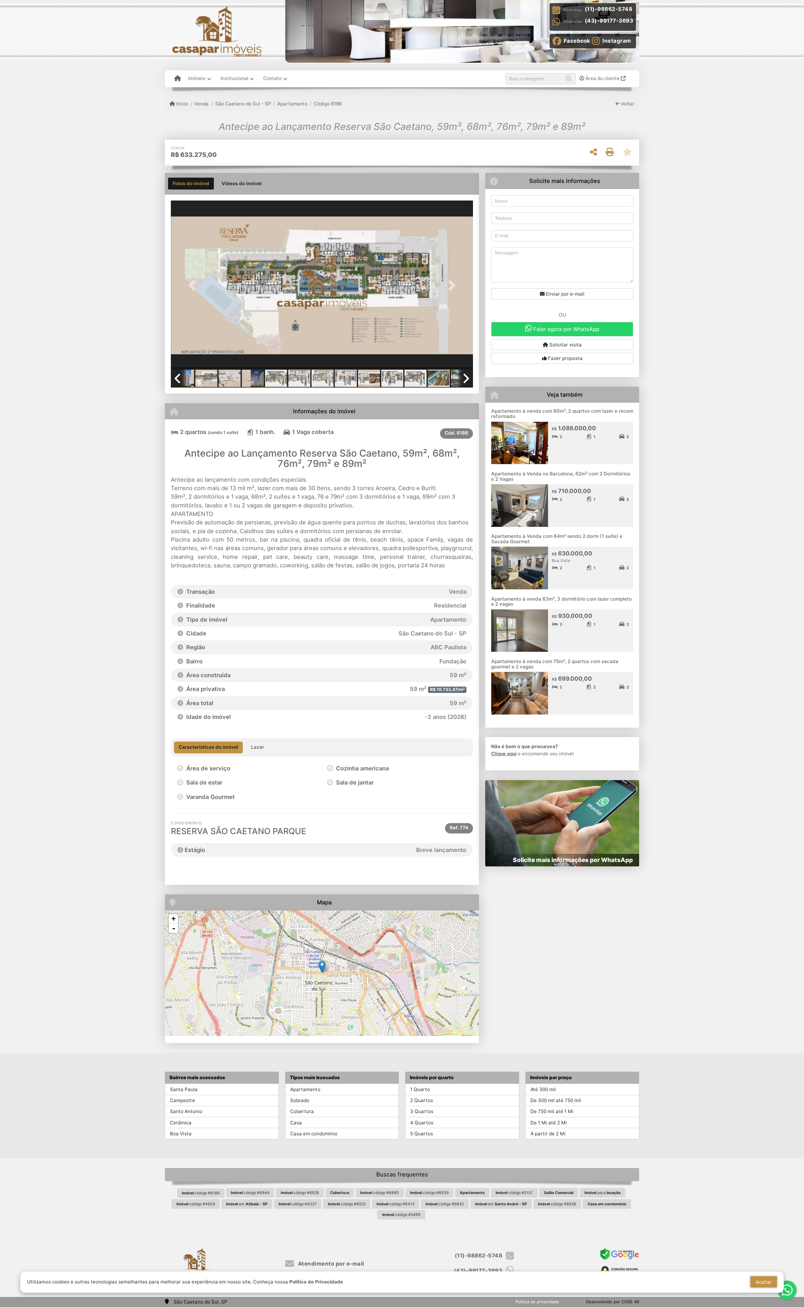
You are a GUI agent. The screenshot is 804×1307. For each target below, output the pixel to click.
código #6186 (201, 1193)
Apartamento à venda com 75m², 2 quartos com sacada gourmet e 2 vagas (554, 664)
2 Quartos (421, 1100)
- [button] (173, 928)
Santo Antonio (186, 1111)
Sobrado (299, 1100)
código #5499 (401, 1214)
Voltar (627, 104)
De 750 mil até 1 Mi (551, 1111)
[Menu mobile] (177, 78)
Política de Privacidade (316, 1282)
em (247, 1204)
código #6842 (445, 1204)
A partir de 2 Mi (548, 1134)
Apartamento (292, 104)
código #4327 (298, 1204)
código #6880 (379, 1192)
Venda (201, 104)
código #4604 (196, 1204)
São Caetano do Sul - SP (243, 104)
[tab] (191, 184)
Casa (296, 1123)
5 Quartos (421, 1134)
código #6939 (429, 1192)
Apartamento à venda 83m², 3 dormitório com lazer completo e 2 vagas (561, 601)
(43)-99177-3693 (609, 21)
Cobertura (302, 1111)
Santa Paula (184, 1089)
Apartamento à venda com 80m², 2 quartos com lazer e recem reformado (562, 413)
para (602, 1192)
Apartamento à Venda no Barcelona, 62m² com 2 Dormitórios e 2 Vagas (560, 476)
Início (181, 104)
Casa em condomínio (313, 1134)
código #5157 (514, 1192)
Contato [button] (272, 78)
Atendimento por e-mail (330, 1264)
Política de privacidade (537, 1301)
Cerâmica (181, 1123)
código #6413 (396, 1204)
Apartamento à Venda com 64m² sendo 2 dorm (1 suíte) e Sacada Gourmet (556, 538)
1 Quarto (420, 1089)
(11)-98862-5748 (609, 9)
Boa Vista (181, 1134)
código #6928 (300, 1192)
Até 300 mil (543, 1089)
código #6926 (557, 1204)
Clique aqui (504, 754)
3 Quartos (421, 1111)
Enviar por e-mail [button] (564, 294)
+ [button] (173, 919)
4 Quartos (421, 1123)
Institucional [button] (234, 78)
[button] (193, 285)
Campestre (182, 1100)
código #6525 (347, 1204)
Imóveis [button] (196, 78)
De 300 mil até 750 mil (555, 1100)
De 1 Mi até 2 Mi (548, 1123)
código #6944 (250, 1192)
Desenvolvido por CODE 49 (612, 1301)
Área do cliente (602, 78)
